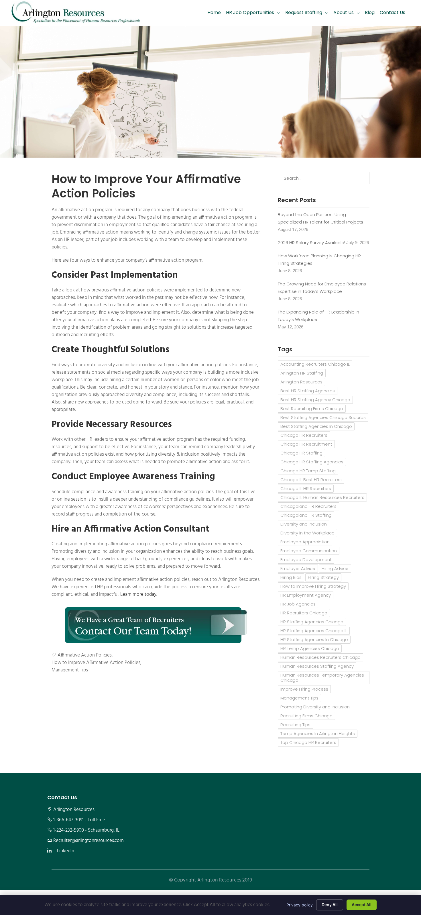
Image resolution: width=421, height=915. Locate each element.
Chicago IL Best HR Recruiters (311, 480)
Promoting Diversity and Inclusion (315, 707)
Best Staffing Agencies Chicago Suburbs (323, 417)
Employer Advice (297, 568)
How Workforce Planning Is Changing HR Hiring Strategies (319, 259)
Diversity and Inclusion (303, 524)
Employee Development (306, 560)
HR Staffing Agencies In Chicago (314, 639)
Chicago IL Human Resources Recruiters (322, 497)
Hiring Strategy (323, 577)
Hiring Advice (335, 568)
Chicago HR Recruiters (303, 435)
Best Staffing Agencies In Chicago (316, 426)
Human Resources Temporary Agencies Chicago (322, 677)
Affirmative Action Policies (85, 655)
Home (214, 12)
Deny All (330, 904)
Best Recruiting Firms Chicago (311, 408)
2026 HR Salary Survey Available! (311, 243)
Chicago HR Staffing (301, 453)
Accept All (361, 904)
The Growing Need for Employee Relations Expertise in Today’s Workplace (322, 287)
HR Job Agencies (298, 604)
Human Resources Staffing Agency (317, 666)
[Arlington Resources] (75, 13)
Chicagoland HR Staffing (306, 515)
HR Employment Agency (305, 595)
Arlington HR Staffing (301, 373)
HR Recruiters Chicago (303, 613)
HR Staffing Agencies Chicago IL (313, 631)
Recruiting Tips (295, 725)
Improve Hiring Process (304, 689)
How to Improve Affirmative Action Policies (96, 663)
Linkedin (65, 851)
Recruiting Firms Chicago (306, 716)
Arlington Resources (301, 382)
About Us (343, 12)
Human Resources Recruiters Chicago (320, 657)
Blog (370, 12)
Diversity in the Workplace (307, 533)
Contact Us (392, 12)
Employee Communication (308, 551)
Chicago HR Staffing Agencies (311, 462)
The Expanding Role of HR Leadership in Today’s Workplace (318, 315)
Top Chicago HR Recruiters (308, 742)
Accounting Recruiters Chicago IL (315, 364)
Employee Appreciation (305, 542)
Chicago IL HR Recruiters (305, 488)
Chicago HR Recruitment (306, 444)
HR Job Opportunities (250, 12)
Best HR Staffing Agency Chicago (315, 400)
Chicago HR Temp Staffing (308, 471)
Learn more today (138, 594)
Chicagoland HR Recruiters (308, 506)
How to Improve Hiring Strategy (313, 586)
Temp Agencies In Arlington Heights (317, 733)
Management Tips (70, 670)
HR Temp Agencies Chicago (309, 648)
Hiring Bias (291, 577)
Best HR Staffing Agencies (307, 391)
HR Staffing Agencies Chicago (311, 622)
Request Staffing (303, 12)
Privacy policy (299, 904)
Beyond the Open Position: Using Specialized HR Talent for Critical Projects (320, 218)
